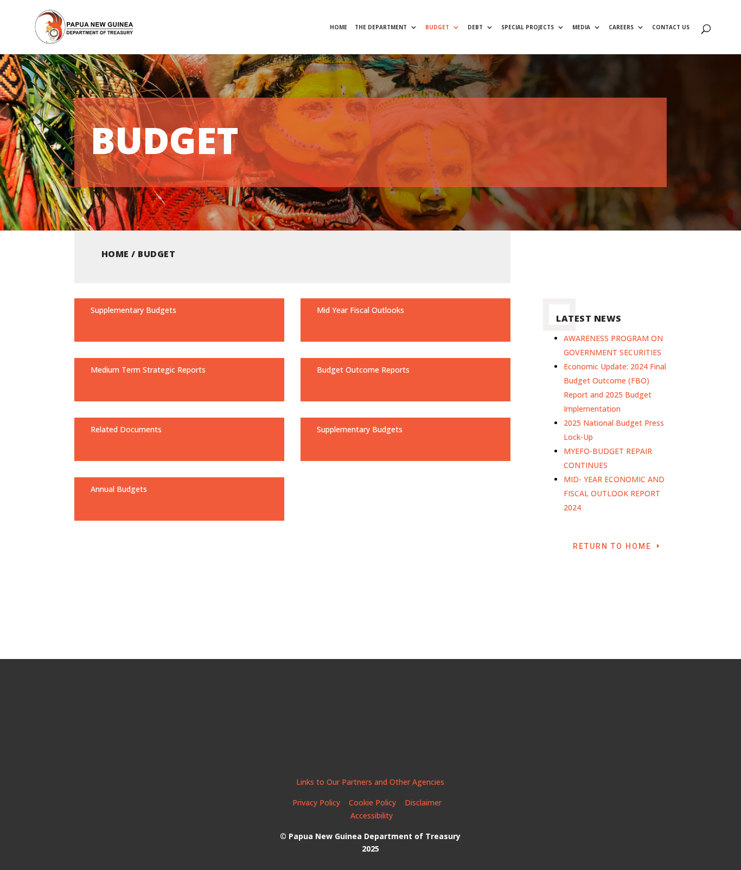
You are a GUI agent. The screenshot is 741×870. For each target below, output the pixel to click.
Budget (437, 27)
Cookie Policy (372, 802)
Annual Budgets (119, 489)
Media (581, 27)
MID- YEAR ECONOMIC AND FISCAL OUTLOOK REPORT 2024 (614, 493)
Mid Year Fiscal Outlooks (360, 310)
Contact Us (670, 27)
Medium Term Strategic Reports (148, 369)
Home (338, 27)
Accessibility (371, 815)
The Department (381, 27)
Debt (475, 27)
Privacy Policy (316, 802)
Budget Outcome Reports (363, 369)
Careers (621, 27)
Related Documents (126, 429)
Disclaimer (424, 802)
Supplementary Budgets (133, 310)
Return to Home (612, 546)
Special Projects (527, 27)
